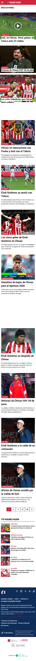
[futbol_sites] (7, 632)
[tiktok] (34, 591)
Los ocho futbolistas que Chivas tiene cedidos (16, 101)
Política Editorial (23, 623)
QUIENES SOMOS (7, 599)
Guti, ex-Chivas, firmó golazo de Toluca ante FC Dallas (17, 39)
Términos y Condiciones (9, 621)
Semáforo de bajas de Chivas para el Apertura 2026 (17, 284)
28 (27, 509)
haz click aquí (18, 614)
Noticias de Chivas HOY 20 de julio (17, 70)
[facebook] (17, 591)
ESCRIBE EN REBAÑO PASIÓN (11, 601)
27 (23, 509)
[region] (18, 113)
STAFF (16, 599)
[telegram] (30, 591)
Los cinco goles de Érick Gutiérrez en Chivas (14, 239)
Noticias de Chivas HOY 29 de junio (17, 402)
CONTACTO (24, 599)
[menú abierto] (2, 2)
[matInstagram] (21, 591)
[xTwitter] (25, 591)
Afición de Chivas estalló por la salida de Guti (17, 492)
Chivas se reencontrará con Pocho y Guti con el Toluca (16, 149)
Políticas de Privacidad (9, 623)
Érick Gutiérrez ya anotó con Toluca (16, 194)
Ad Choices (5, 626)
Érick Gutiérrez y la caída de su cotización (18, 447)
